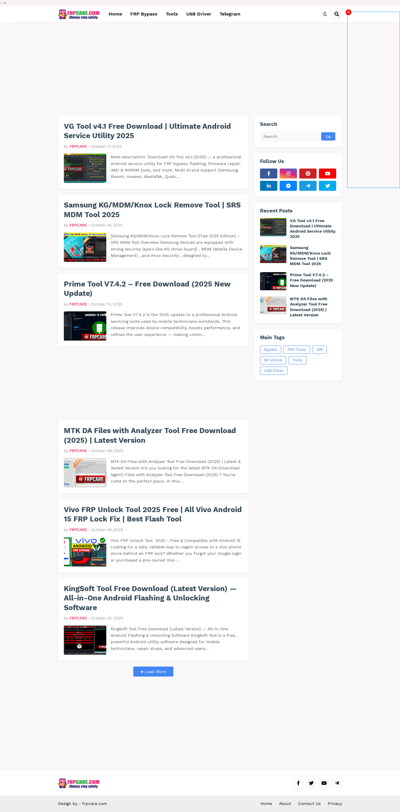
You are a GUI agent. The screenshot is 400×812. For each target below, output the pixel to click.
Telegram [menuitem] (230, 14)
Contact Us (309, 803)
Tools (297, 360)
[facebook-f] (268, 173)
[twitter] (327, 186)
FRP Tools (297, 349)
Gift (320, 349)
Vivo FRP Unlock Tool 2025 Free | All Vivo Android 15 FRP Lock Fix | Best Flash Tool (153, 514)
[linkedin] (268, 186)
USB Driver (273, 370)
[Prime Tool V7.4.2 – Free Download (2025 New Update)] (85, 326)
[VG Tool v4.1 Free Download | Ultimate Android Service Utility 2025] (85, 168)
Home (266, 803)
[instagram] (288, 173)
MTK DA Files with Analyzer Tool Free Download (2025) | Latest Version (150, 435)
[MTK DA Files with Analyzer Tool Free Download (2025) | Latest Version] (85, 472)
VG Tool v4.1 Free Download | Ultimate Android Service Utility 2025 (147, 131)
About (285, 803)
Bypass (270, 349)
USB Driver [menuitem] (198, 14)
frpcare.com (94, 803)
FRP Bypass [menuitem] (144, 14)
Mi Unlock (273, 360)
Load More (154, 671)
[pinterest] (308, 173)
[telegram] (308, 186)
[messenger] (288, 186)
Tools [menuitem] (172, 14)
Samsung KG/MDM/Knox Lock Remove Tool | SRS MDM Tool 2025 (152, 210)
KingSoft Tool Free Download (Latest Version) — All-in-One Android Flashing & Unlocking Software (150, 598)
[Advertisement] (374, 100)
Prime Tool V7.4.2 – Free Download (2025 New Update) (147, 289)
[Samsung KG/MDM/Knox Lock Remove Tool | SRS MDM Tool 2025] (85, 247)
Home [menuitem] (115, 14)
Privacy (335, 803)
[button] (325, 14)
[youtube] (327, 173)
